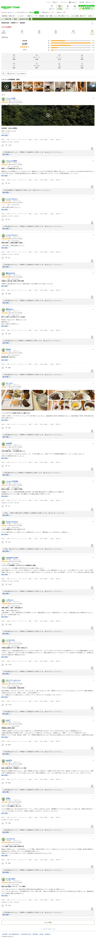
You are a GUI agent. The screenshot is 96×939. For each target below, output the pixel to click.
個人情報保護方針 (14, 934)
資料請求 (47, 934)
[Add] (92, 23)
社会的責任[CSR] (26, 934)
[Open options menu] (93, 98)
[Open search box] (4, 73)
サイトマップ (63, 2)
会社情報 (4, 934)
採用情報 (35, 934)
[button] (6, 87)
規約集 (41, 934)
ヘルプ (48, 2)
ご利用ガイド (55, 2)
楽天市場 (82, 2)
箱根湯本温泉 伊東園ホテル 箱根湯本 (13, 23)
